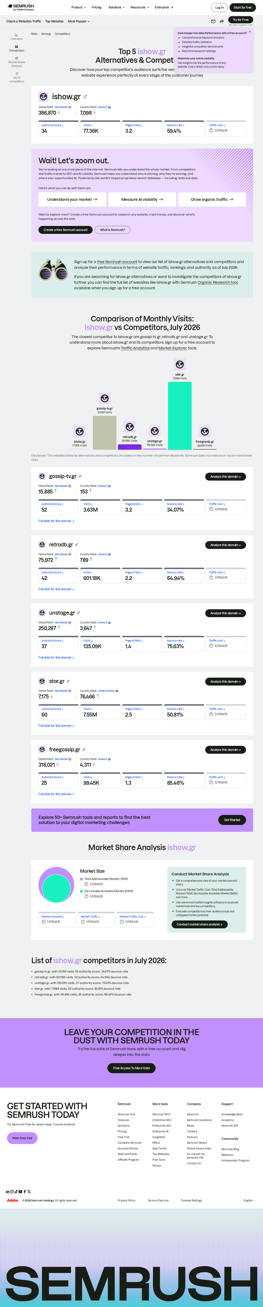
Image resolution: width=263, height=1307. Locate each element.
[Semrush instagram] (12, 1191)
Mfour (156, 1142)
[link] (23, 21)
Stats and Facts (127, 1154)
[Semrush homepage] (20, 7)
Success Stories (128, 1148)
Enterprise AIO (161, 1125)
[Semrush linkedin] (7, 1191)
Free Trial (124, 1137)
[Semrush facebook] (25, 1191)
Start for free (243, 7)
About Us (193, 1114)
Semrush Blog (230, 1149)
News (190, 1125)
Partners (192, 1137)
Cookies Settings (191, 1200)
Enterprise (162, 7)
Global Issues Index (199, 1148)
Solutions (115, 7)
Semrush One (126, 1114)
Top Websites (160, 1154)
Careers (192, 1131)
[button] (213, 21)
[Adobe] (12, 1200)
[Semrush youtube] (20, 1191)
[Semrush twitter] (29, 1191)
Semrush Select (197, 1142)
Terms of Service (158, 1200)
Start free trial (22, 1138)
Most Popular (77, 21)
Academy (227, 1120)
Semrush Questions (199, 1120)
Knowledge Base (232, 1114)
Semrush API (229, 1125)
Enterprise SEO (162, 1120)
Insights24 (158, 1137)
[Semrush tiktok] (16, 1191)
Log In (219, 7)
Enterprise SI (160, 1131)
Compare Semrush (130, 1142)
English (248, 1200)
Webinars (227, 1155)
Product (76, 7)
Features (123, 1120)
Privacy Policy (126, 1200)
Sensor (156, 1165)
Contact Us (194, 1163)
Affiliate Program (128, 1159)
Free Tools (158, 1159)
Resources (138, 7)
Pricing (96, 7)
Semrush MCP (161, 1114)
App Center (159, 1148)
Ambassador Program (235, 1160)
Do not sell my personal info (196, 1156)
